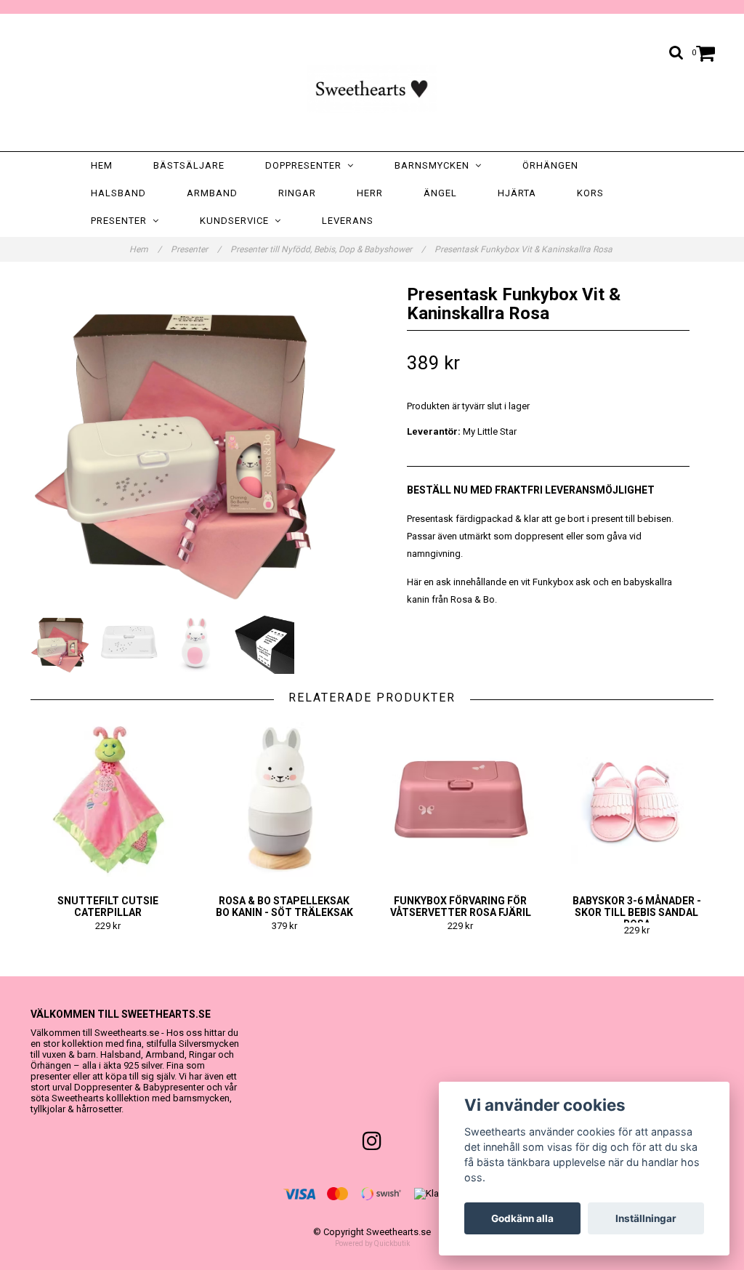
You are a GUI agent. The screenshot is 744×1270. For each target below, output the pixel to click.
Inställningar (645, 1218)
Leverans (347, 220)
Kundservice (237, 220)
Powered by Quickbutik (372, 1243)
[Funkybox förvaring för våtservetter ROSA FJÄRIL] (460, 799)
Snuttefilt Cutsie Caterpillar (107, 906)
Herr (370, 193)
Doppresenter (306, 165)
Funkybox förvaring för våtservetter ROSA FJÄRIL (460, 906)
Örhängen (550, 165)
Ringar (297, 193)
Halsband (118, 193)
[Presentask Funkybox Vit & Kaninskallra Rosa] (196, 441)
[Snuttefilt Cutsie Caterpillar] (108, 799)
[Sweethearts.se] (372, 86)
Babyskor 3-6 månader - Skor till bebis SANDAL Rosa (637, 912)
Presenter (122, 220)
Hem (102, 165)
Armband (212, 193)
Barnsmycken (435, 165)
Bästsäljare (189, 165)
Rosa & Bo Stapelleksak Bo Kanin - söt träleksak (284, 906)
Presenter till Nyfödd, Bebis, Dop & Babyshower (327, 249)
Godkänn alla (522, 1218)
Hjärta (517, 193)
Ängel (440, 193)
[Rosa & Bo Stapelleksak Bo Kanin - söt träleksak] (285, 799)
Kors (590, 193)
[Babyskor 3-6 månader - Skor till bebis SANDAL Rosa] (637, 799)
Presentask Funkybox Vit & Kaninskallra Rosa (524, 249)
